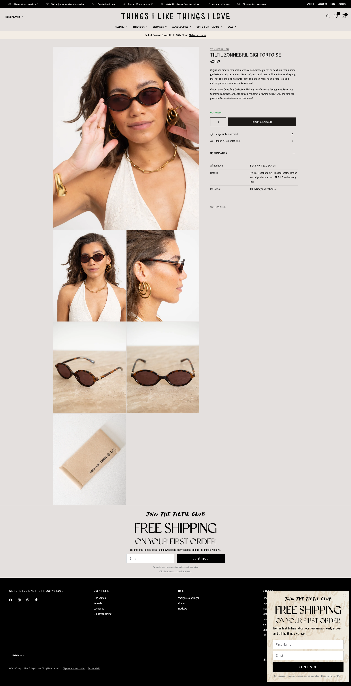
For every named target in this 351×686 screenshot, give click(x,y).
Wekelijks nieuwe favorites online (26, 4)
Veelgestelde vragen (188, 598)
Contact (182, 603)
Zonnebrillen (219, 49)
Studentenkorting (103, 614)
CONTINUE (308, 667)
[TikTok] (39, 600)
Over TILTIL (101, 591)
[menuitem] (121, 27)
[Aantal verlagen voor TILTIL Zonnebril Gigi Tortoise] (213, 122)
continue (201, 558)
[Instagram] (22, 600)
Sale (230, 27)
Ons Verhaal (100, 598)
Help (333, 4)
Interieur (139, 27)
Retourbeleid (94, 668)
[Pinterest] (30, 600)
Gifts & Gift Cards (208, 27)
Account (342, 4)
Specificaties (218, 153)
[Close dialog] (344, 596)
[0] (343, 16)
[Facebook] (13, 600)
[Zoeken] (328, 16)
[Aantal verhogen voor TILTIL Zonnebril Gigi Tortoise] (223, 122)
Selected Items (197, 35)
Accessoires (180, 27)
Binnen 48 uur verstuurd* (98, 4)
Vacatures (322, 4)
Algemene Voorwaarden (74, 668)
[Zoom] (191, 54)
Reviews (182, 608)
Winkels (310, 4)
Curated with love (64, 4)
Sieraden (158, 27)
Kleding (119, 27)
